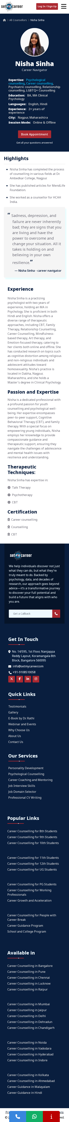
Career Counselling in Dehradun (29, 1022)
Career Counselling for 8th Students (32, 831)
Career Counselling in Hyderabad (30, 1054)
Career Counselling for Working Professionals (29, 892)
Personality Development (25, 768)
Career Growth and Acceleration (29, 900)
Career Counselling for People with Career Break (31, 917)
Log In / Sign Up (47, 6)
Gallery (13, 712)
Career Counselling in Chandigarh (30, 1028)
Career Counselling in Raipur (27, 989)
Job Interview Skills (21, 786)
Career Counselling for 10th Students (33, 843)
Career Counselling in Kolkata (28, 1075)
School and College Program (26, 931)
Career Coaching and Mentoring (30, 780)
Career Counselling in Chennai (28, 978)
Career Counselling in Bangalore (30, 966)
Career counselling (39, 83)
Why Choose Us (19, 730)
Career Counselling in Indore (27, 1060)
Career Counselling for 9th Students (32, 837)
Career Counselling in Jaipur (27, 1010)
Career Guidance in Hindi (24, 1093)
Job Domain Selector (22, 792)
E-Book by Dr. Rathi (21, 718)
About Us (14, 736)
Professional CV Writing (24, 798)
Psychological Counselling (26, 774)
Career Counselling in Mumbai (28, 1004)
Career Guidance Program (25, 926)
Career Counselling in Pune (26, 972)
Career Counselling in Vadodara (29, 1048)
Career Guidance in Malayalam (28, 1087)
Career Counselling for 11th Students (33, 858)
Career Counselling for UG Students (32, 869)
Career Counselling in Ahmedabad (31, 1081)
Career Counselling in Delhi (26, 1016)
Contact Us (15, 742)
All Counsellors (18, 20)
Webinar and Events (22, 724)
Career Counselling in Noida (27, 1042)
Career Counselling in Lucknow (29, 983)
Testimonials (17, 706)
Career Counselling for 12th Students (33, 864)
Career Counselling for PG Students (31, 884)
